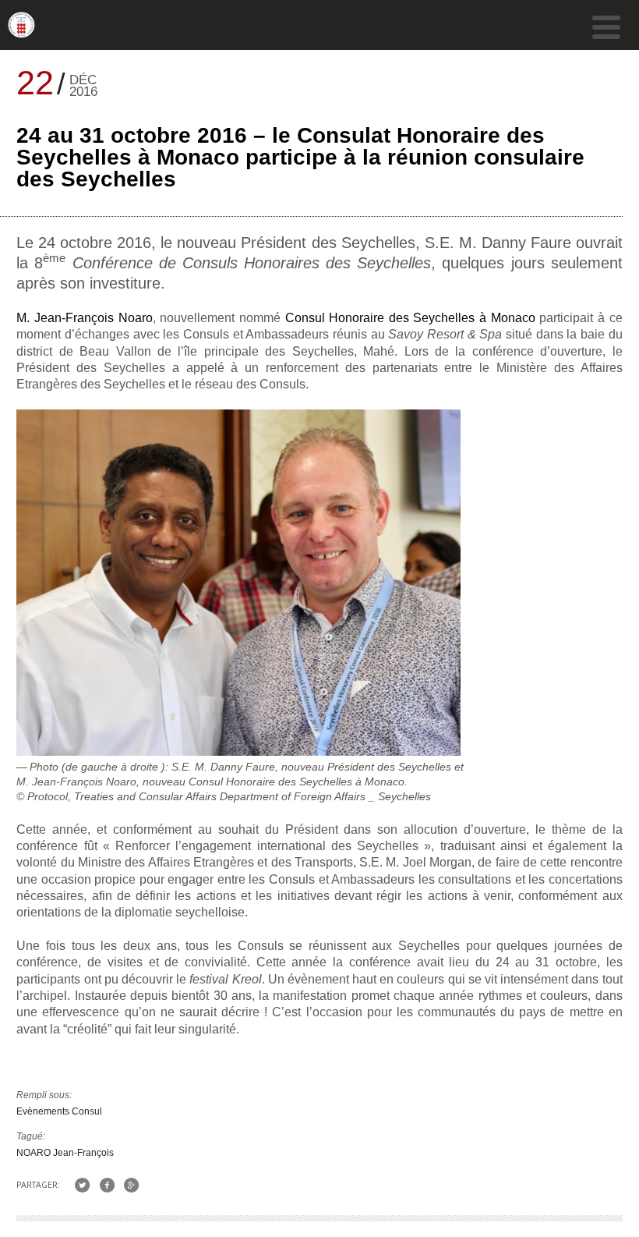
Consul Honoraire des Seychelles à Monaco (410, 317)
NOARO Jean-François (65, 1152)
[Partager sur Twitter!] (82, 1184)
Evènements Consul (59, 1111)
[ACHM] (21, 31)
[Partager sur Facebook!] (106, 1184)
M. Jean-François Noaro (84, 317)
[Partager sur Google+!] (131, 1184)
